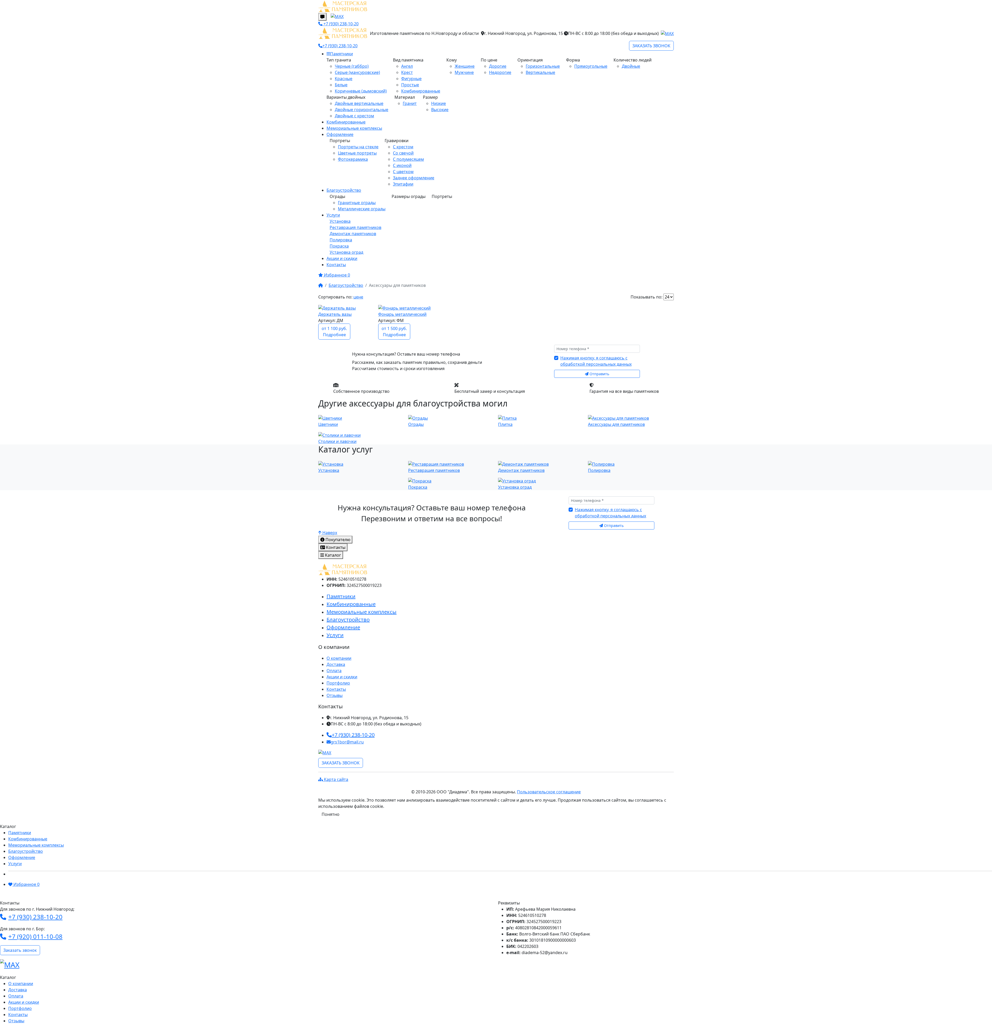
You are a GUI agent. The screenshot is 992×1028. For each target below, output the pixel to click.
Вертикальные (540, 72)
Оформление (340, 134)
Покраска (339, 246)
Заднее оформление (413, 178)
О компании (339, 658)
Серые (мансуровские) (357, 72)
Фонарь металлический (402, 314)
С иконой (402, 165)
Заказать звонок (20, 950)
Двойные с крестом (354, 116)
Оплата (334, 670)
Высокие (439, 109)
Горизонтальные (543, 66)
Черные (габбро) (352, 66)
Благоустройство (344, 190)
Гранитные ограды (357, 202)
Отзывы (335, 695)
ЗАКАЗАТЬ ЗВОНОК (341, 763)
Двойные (631, 66)
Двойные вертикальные (359, 103)
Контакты (336, 264)
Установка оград (346, 252)
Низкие (438, 103)
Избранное (26, 884)
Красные (343, 78)
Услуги (333, 215)
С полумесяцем (408, 159)
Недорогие (500, 72)
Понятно (330, 814)
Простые (410, 85)
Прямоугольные (590, 66)
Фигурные (411, 78)
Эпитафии (403, 184)
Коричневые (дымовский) (361, 91)
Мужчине (464, 72)
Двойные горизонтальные (361, 109)
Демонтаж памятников (353, 233)
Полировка (341, 240)
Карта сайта (335, 779)
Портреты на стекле (358, 147)
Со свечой (403, 153)
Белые (341, 85)
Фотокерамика (353, 159)
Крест (407, 72)
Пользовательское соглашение (549, 792)
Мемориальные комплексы (354, 128)
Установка (340, 221)
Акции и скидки (342, 258)
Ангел (407, 66)
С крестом (403, 147)
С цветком (403, 171)
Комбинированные (420, 91)
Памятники (341, 54)
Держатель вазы (335, 314)
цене (358, 297)
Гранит (410, 103)
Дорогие (497, 66)
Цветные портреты (357, 153)
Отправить (598, 373)
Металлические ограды (361, 209)
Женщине (465, 66)
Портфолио (338, 683)
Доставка (336, 664)
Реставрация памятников (355, 227)
